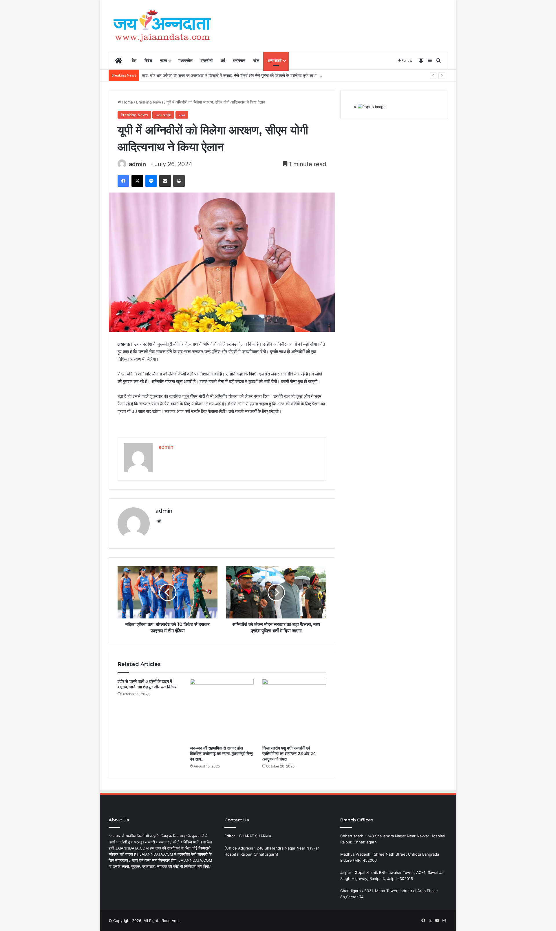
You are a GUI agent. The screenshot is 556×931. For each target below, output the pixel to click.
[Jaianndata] (162, 26)
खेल (256, 60)
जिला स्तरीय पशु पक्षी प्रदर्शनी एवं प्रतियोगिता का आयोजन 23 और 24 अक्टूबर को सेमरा (289, 753)
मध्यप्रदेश (185, 60)
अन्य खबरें (274, 60)
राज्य (163, 60)
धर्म (223, 60)
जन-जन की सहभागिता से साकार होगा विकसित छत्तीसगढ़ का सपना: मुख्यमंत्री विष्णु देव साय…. (221, 753)
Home (127, 102)
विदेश (148, 60)
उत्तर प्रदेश (163, 114)
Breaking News (149, 102)
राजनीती (207, 60)
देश (134, 60)
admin (137, 164)
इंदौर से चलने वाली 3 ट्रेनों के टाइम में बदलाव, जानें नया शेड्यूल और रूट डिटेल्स (147, 684)
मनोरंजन (239, 60)
